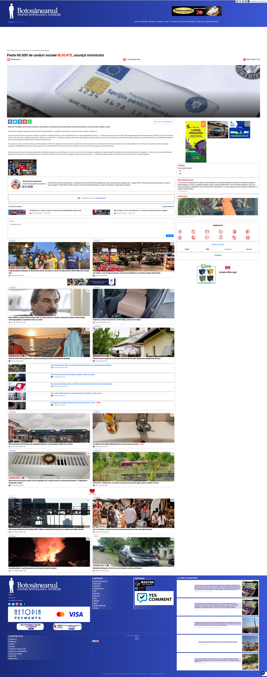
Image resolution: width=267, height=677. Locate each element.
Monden (11, 326)
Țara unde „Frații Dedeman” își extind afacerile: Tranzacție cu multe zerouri (76, 393)
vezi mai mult (183, 191)
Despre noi (13, 639)
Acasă (8, 50)
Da (180, 171)
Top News (96, 536)
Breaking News (99, 588)
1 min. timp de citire (133, 59)
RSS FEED (12, 656)
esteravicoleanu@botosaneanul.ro (34, 184)
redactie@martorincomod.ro (15, 600)
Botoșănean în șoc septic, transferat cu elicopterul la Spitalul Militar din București (55, 210)
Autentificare (254, 1)
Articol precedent (16, 206)
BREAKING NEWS (212, 22)
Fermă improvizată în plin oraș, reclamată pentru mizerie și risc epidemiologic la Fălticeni (81, 365)
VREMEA (217, 255)
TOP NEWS (173, 22)
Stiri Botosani (14, 50)
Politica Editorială (100, 605)
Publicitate (13, 641)
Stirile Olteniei (137, 639)
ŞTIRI (136, 22)
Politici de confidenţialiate (18, 651)
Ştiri (95, 591)
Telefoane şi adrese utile (17, 649)
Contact (12, 644)
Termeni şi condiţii (15, 654)
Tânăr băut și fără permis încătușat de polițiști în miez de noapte (73, 374)
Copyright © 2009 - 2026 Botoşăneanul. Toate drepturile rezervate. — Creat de (133, 674)
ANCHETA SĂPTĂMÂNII (186, 22)
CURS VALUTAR (217, 244)
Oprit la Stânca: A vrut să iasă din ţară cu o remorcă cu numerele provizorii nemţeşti (140, 210)
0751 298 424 (11, 597)
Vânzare (249, 249)
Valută (187, 249)
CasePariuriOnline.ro (130, 635)
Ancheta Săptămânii (100, 581)
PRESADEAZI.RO (137, 635)
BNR (207, 249)
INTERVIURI (143, 22)
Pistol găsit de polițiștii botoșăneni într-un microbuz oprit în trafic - (76, 403)
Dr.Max (136, 636)
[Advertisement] (133, 37)
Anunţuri (12, 646)
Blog (95, 598)
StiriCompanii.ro (137, 638)
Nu (180, 174)
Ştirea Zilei (97, 584)
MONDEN (160, 22)
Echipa (96, 608)
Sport (95, 603)
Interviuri (97, 596)
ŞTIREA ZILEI (200, 22)
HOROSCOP (218, 225)
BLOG (166, 22)
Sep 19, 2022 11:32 (253, 59)
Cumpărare (228, 249)
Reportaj (97, 593)
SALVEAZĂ (170, 235)
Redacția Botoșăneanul (32, 181)
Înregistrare (262, 1)
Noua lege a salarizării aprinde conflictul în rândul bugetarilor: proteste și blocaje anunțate (81, 384)
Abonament (13, 658)
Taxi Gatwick (137, 637)
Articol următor (167, 206)
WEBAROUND (160, 674)
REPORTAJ (152, 22)
